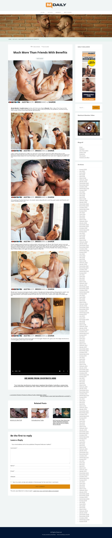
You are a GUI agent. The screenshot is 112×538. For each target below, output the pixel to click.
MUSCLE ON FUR (16, 420)
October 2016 (83, 352)
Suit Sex (66, 386)
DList (80, 147)
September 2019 (84, 312)
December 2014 (84, 390)
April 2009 (82, 507)
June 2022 (82, 255)
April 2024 (82, 217)
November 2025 (84, 185)
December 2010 (84, 473)
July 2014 (82, 399)
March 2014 (82, 405)
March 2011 (82, 468)
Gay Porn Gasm (83, 150)
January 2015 (83, 388)
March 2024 (82, 219)
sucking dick (59, 386)
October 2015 (83, 373)
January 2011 (83, 471)
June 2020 (82, 297)
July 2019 (82, 316)
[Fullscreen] (98, 134)
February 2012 (83, 449)
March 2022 (82, 261)
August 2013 (83, 418)
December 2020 (84, 286)
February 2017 (83, 345)
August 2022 (83, 252)
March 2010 (82, 488)
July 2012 (82, 440)
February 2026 (83, 180)
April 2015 (82, 383)
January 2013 (83, 430)
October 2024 (83, 207)
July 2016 (82, 357)
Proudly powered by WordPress (49, 534)
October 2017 (83, 331)
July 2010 (82, 481)
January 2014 (83, 409)
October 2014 (83, 393)
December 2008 (84, 514)
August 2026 (83, 169)
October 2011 (83, 456)
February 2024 (83, 221)
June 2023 (82, 235)
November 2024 (84, 205)
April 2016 (82, 362)
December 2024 (84, 204)
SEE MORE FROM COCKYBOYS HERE (40, 378)
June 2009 (82, 504)
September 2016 (84, 354)
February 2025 (83, 200)
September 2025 (84, 188)
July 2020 (82, 295)
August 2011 (82, 459)
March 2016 (82, 364)
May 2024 (82, 216)
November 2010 (84, 474)
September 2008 (84, 519)
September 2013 (84, 416)
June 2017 (82, 338)
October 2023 (83, 228)
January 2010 (83, 492)
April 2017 (82, 342)
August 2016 (83, 355)
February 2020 (83, 304)
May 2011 (82, 464)
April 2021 (82, 280)
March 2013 (82, 426)
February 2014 (83, 407)
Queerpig (82, 154)
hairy (34, 386)
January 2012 (83, 450)
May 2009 (82, 506)
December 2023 (84, 224)
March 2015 (82, 385)
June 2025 (82, 193)
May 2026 (82, 174)
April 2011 (82, 466)
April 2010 (82, 487)
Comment (13, 448)
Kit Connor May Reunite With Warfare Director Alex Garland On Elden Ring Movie (61, 422)
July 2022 (82, 254)
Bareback (58, 12)
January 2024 (83, 223)
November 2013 (84, 412)
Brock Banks (49, 385)
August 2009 (83, 500)
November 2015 (83, 371)
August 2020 (83, 293)
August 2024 (83, 211)
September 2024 (84, 209)
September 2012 (84, 437)
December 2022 (84, 245)
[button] (89, 128)
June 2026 (82, 173)
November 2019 (84, 309)
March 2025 (82, 199)
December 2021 (84, 266)
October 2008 (83, 518)
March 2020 (82, 302)
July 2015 (81, 378)
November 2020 (84, 288)
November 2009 (84, 495)
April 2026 (82, 176)
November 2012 (84, 433)
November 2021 (84, 268)
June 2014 (82, 400)
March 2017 (82, 343)
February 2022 (83, 262)
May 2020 (82, 299)
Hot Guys (50, 12)
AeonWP (68, 534)
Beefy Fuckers (67, 12)
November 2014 (84, 392)
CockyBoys (56, 385)
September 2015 (84, 374)
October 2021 (83, 269)
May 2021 (82, 278)
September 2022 (84, 250)
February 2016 (83, 366)
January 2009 (83, 512)
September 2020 (84, 292)
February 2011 (83, 469)
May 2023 (82, 236)
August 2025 (83, 190)
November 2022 (84, 247)
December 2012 (84, 431)
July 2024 (82, 212)
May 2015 (82, 381)
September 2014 (84, 395)
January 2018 (83, 328)
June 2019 (82, 318)
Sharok (38, 386)
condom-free (64, 385)
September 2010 (84, 478)
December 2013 (84, 411)
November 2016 (84, 350)
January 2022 (83, 264)
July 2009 (82, 502)
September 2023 (84, 230)
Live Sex (42, 12)
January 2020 (83, 305)
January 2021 (83, 285)
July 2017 (82, 337)
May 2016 (82, 361)
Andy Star (20, 385)
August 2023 (83, 231)
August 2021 (83, 273)
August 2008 (83, 521)
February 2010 (83, 490)
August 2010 (83, 480)
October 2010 (83, 476)
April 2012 (82, 445)
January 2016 (83, 368)
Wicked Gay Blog (84, 157)
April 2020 (82, 300)
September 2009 (84, 499)
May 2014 (82, 402)
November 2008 (84, 516)
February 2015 (83, 387)
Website (12, 476)
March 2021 (82, 281)
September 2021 (84, 271)
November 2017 (84, 330)
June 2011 (82, 462)
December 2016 (84, 349)
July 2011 (81, 461)
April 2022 (82, 259)
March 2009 (82, 509)
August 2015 (82, 376)
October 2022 (83, 249)
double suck (28, 386)
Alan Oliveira (37, 46)
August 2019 (83, 314)
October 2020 (83, 290)
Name (12, 465)
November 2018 (84, 319)
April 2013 (82, 424)
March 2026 (82, 178)
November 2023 (84, 226)
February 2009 (83, 511)
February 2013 (83, 428)
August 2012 (83, 438)
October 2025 (83, 186)
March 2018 (82, 324)
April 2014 (82, 404)
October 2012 (83, 435)
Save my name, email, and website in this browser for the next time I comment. (35, 482)
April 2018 (82, 323)
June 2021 (82, 276)
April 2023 (82, 238)
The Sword (82, 156)
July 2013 (82, 419)
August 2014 (83, 397)
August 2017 (83, 335)
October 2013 (83, 414)
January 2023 (83, 243)
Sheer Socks (44, 386)
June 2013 (82, 421)
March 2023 (82, 240)
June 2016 (82, 359)
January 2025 (83, 202)
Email (12, 471)
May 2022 (82, 257)
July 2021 (82, 274)
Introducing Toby (37, 420)
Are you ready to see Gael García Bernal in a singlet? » (55, 396)
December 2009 (84, 493)
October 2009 (83, 497)
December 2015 (83, 369)
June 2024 (82, 214)
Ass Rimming (27, 385)
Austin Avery (35, 385)
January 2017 (83, 347)
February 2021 (83, 283)
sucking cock (52, 386)
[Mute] (95, 134)
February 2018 (83, 326)
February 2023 (83, 242)
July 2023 (82, 233)
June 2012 (82, 442)
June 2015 (82, 380)
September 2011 (84, 457)
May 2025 (82, 195)
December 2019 (84, 307)
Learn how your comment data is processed (45, 491)
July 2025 (82, 192)
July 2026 (82, 171)
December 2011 (83, 452)
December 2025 (84, 183)
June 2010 (82, 483)
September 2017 (84, 333)
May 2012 (82, 443)
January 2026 (83, 181)
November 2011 (83, 454)
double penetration (19, 386)
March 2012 (82, 447)
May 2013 (82, 423)
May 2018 (82, 321)
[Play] (80, 134)
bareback (42, 385)
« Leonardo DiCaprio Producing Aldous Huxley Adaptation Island (28, 394)
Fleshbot (81, 149)
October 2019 (83, 311)
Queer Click (82, 152)
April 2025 (82, 197)
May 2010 (82, 485)
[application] (89, 128)
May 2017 (82, 340)
